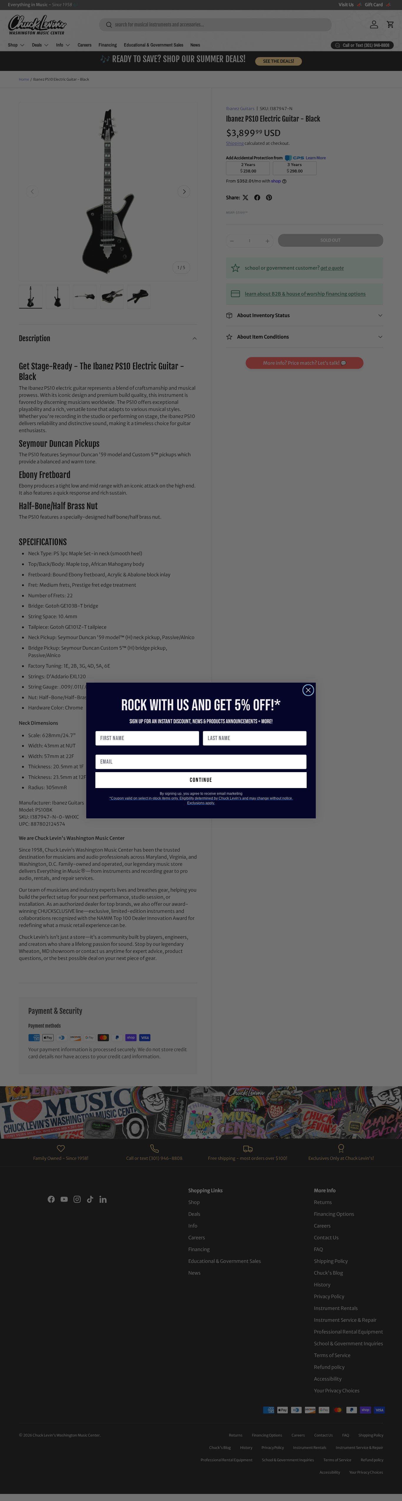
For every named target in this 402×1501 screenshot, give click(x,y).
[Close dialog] (308, 690)
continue (201, 780)
